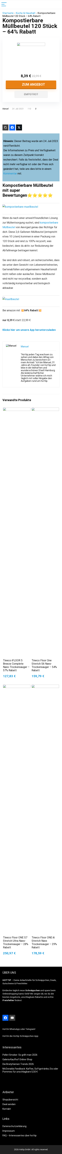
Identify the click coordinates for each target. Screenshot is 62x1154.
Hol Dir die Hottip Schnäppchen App (20, 1036)
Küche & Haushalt (25, 13)
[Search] (57, 4)
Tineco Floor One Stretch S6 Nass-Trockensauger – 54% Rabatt (44, 665)
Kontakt (6, 1109)
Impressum (8, 1131)
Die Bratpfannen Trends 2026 (18, 1064)
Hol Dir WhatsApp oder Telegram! (18, 1029)
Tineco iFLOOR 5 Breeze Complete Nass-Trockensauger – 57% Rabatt (16, 665)
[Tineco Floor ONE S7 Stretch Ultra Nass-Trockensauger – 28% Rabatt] (16, 686)
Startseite (8, 13)
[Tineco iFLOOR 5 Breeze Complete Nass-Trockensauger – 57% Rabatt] (16, 409)
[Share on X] (19, 127)
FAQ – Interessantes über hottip (19, 1135)
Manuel (5, 109)
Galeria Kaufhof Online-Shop (17, 1059)
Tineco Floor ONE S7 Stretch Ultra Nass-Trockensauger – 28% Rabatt (15, 942)
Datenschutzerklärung (14, 1126)
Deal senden (9, 1104)
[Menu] (4, 4)
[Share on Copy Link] (5, 127)
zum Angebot (33, 84)
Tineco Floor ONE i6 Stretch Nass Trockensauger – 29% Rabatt (44, 942)
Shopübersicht (10, 1099)
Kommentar (10, 173)
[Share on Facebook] (12, 127)
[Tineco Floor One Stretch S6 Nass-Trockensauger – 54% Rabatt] (45, 409)
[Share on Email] (12, 1018)
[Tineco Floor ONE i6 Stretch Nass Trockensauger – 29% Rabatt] (45, 686)
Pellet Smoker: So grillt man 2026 (19, 1054)
